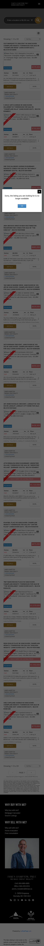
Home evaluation (11, 831)
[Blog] (11, 900)
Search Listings (11, 816)
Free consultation (11, 833)
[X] (18, 900)
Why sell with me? (12, 828)
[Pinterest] (33, 900)
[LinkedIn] (25, 900)
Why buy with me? (12, 810)
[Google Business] (29, 900)
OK (22, 206)
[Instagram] (14, 900)
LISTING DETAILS (10, 87)
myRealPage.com (25, 931)
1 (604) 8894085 (9, 96)
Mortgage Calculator (12, 813)
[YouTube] (22, 900)
